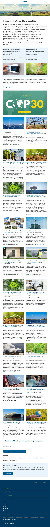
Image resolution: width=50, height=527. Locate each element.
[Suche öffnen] (45, 2)
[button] (25, 441)
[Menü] (4, 2)
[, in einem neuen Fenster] (16, 460)
